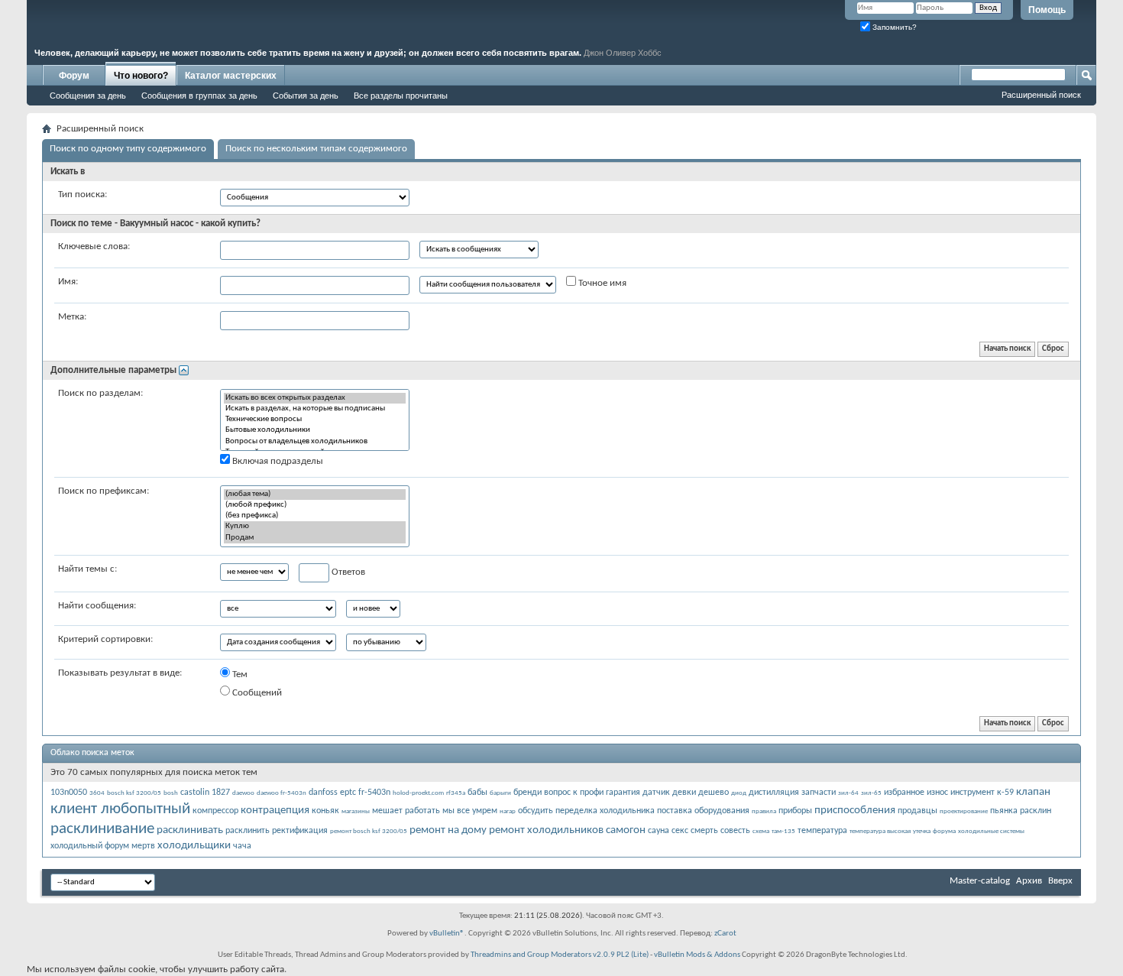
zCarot (725, 933)
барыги (500, 793)
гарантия (623, 792)
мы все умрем (469, 810)
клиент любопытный (120, 809)
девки (684, 792)
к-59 (1005, 792)
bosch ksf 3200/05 (134, 793)
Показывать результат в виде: (120, 673)
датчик (656, 792)
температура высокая (880, 831)
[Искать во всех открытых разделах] (315, 398)
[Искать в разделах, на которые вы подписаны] (315, 409)
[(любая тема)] (315, 494)
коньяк (325, 810)
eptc (348, 792)
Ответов (347, 572)
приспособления (854, 810)
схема (760, 831)
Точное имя (601, 283)
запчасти (818, 792)
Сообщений (256, 693)
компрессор (215, 810)
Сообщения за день (88, 95)
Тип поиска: (82, 194)
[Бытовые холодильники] (315, 430)
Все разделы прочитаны (401, 95)
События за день (305, 95)
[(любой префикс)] (315, 505)
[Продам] (315, 538)
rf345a (455, 793)
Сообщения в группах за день (199, 95)
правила (764, 811)
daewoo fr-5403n (281, 793)
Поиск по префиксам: (103, 491)
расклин (1035, 810)
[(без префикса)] (315, 516)
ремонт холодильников (546, 830)
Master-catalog (980, 881)
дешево (713, 792)
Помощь (1047, 10)
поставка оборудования (703, 810)
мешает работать (406, 810)
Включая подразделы (276, 461)
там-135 (783, 831)
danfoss (323, 792)
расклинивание (102, 829)
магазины (355, 811)
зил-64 (848, 793)
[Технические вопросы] (315, 419)
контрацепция (275, 810)
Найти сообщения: (97, 606)
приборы (795, 810)
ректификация (300, 830)
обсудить (535, 810)
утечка (921, 831)
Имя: (68, 282)
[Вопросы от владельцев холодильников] (315, 441)
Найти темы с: (87, 569)
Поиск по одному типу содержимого (128, 149)
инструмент (972, 792)
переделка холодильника (605, 810)
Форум (74, 75)
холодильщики (194, 845)
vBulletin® (446, 933)
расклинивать (190, 830)
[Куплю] (315, 526)
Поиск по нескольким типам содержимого (316, 149)
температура (822, 830)
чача (242, 846)
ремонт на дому (448, 830)
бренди (527, 792)
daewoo (243, 793)
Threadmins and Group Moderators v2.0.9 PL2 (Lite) (560, 955)
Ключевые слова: (94, 246)
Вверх (1060, 881)
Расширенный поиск (1041, 94)
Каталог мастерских (231, 75)
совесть (735, 830)
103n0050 (68, 792)
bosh (170, 793)
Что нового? (141, 75)
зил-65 (871, 793)
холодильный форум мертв (102, 846)
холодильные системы (991, 831)
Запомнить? (893, 27)
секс (680, 830)
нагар (508, 811)
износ (937, 792)
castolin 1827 (205, 792)
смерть (704, 830)
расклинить (247, 830)
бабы (477, 792)
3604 (97, 793)
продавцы (917, 810)
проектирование (964, 811)
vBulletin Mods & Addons (697, 955)
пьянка (1004, 810)
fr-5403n (374, 792)
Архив (1029, 881)
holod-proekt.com (418, 793)
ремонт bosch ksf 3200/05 (368, 831)
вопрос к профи (574, 792)
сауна (658, 830)
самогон (626, 830)
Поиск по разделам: (100, 393)
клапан (1033, 792)
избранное (904, 792)
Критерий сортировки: (105, 639)
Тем (239, 674)
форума (944, 831)
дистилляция (774, 792)
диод (738, 793)
